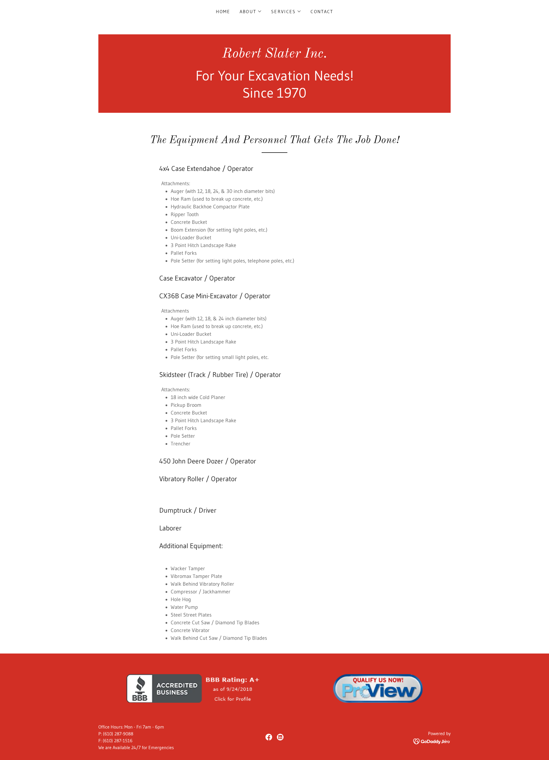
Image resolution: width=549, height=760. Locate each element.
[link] (274, 56)
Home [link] (223, 11)
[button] (251, 11)
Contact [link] (322, 11)
